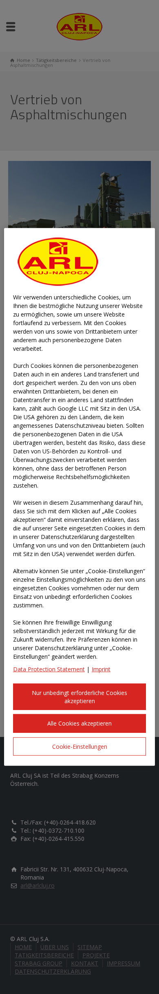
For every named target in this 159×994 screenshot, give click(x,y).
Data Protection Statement (49, 669)
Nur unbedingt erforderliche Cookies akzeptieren (79, 697)
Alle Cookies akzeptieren (79, 723)
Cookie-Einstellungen (79, 746)
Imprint (101, 669)
